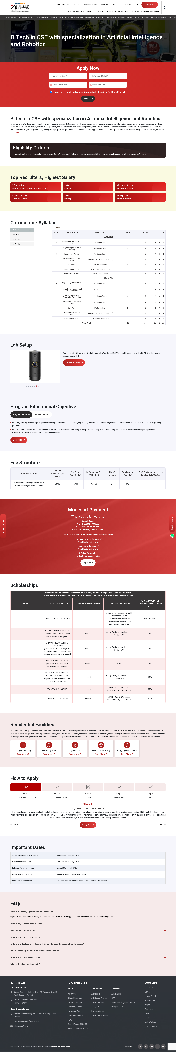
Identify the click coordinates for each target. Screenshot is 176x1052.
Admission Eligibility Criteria (123, 1002)
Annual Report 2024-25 (77, 1024)
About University (75, 998)
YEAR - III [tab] (16, 239)
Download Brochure (3, 527)
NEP (113, 998)
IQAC (70, 1020)
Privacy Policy (151, 1026)
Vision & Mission (75, 1002)
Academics (80, 11)
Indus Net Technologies (61, 1046)
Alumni (127, 11)
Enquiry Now (172, 524)
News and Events (75, 1011)
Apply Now (148, 4)
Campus (108, 11)
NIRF (79, 5)
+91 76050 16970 (21, 1003)
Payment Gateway (90, 5)
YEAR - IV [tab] (16, 244)
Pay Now (87, 562)
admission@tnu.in (21, 1026)
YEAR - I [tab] (16, 230)
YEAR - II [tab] (16, 234)
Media (133, 11)
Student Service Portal (129, 5)
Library (147, 1013)
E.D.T (73, 5)
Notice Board (117, 11)
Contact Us (154, 11)
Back (15, 824)
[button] (26, 386)
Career (115, 5)
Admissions (63, 5)
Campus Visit (104, 5)
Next (160, 824)
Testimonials (150, 1009)
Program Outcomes (21, 414)
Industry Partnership (76, 1015)
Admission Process (99, 998)
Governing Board (75, 1007)
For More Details (72, 362)
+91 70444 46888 (21, 1021)
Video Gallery (150, 1022)
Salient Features (42, 414)
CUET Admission (143, 11)
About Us (71, 11)
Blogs (147, 1018)
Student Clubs (150, 1000)
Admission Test (98, 1002)
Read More (21, 754)
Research (99, 11)
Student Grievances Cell (78, 1028)
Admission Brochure (99, 1015)
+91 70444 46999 (21, 1000)
